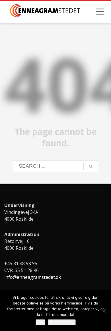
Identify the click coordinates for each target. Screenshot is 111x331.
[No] (104, 311)
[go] (90, 166)
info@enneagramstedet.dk (32, 277)
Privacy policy (61, 322)
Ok (40, 322)
